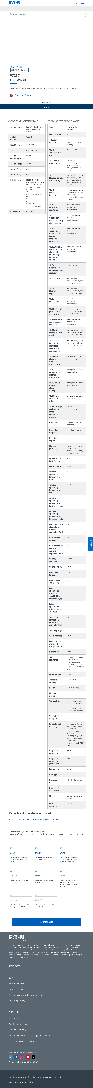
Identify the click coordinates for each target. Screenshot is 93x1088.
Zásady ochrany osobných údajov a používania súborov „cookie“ (36, 1077)
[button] (90, 544)
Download (17, 67)
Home (13, 8)
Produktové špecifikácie (24, 95)
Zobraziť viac (46, 921)
